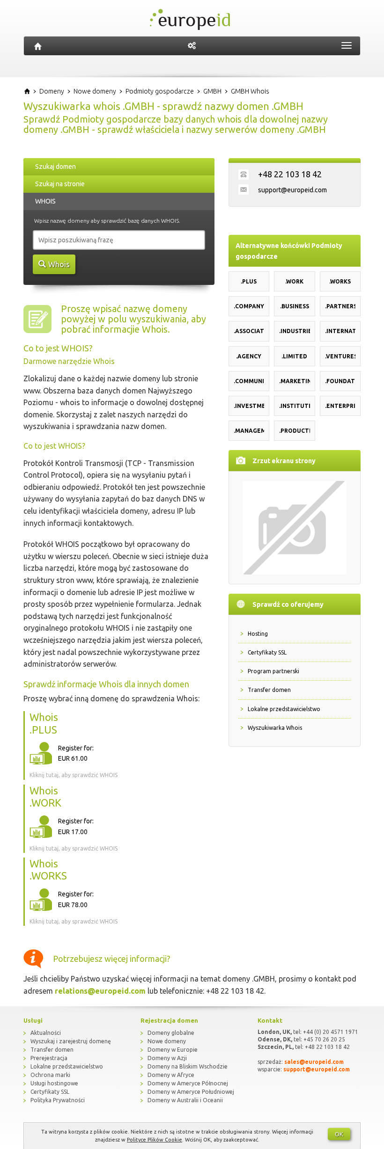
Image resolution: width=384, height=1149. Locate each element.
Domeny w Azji (167, 1058)
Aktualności (45, 1033)
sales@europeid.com (314, 1062)
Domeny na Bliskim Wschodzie (188, 1066)
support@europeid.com (292, 190)
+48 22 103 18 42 (290, 174)
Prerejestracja (48, 1058)
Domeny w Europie (173, 1050)
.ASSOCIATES (249, 331)
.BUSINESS (294, 306)
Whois (59, 264)
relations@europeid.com (100, 991)
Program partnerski (273, 671)
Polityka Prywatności (57, 1100)
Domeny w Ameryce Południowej (191, 1092)
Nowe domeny (167, 1041)
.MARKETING (294, 381)
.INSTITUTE (294, 406)
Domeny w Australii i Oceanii (185, 1100)
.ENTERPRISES (340, 406)
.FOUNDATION (340, 381)
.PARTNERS (340, 306)
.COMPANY (249, 306)
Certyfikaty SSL (267, 652)
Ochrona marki (50, 1075)
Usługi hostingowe (54, 1083)
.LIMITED (294, 356)
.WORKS (340, 281)
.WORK (294, 281)
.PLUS (249, 281)
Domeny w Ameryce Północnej (188, 1083)
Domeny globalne (171, 1033)
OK (339, 1134)
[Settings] (192, 45)
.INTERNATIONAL (340, 331)
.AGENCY (248, 356)
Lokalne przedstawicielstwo (284, 709)
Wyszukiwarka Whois (275, 728)
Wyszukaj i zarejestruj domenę (70, 1041)
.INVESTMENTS (249, 406)
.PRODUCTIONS (294, 431)
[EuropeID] (38, 45)
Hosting (258, 634)
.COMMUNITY (249, 381)
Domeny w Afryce (171, 1075)
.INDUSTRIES (294, 331)
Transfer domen (269, 690)
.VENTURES (340, 356)
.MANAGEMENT (249, 431)
